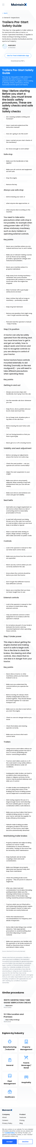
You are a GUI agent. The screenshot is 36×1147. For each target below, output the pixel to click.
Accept (9, 1141)
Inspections (15, 18)
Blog (21, 1123)
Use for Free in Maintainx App (18, 56)
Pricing (21, 1120)
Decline (25, 1141)
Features (22, 1117)
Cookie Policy (10, 1133)
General (7, 18)
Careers (5, 1120)
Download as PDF (17, 61)
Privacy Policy (7, 1123)
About (4, 1117)
